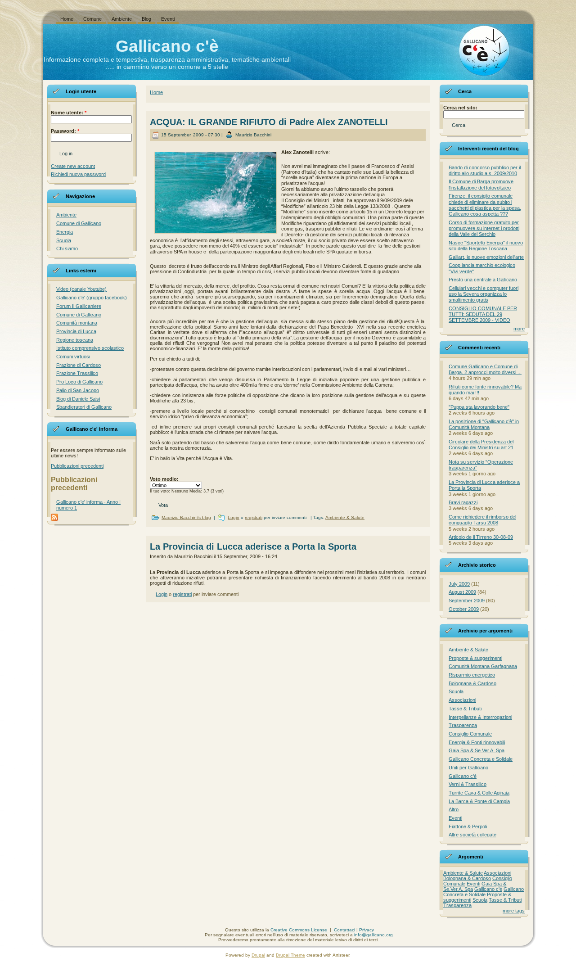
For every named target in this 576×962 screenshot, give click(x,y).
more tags (514, 910)
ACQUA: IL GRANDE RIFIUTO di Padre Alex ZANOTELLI (269, 122)
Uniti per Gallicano (468, 767)
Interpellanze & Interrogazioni (480, 717)
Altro (454, 809)
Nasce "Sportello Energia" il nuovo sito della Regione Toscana (486, 245)
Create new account (73, 166)
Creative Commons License (299, 929)
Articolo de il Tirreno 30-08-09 (481, 537)
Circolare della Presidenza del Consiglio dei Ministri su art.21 (481, 444)
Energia (64, 232)
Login (233, 517)
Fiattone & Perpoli (468, 826)
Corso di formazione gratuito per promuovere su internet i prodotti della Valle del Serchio (484, 228)
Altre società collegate (472, 834)
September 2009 (467, 600)
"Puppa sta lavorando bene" (479, 407)
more (519, 328)
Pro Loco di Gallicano (79, 381)
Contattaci (344, 929)
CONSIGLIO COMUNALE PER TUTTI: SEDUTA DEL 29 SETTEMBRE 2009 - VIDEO (483, 314)
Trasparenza (463, 725)
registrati (253, 517)
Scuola (63, 240)
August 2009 (462, 592)
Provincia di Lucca (76, 331)
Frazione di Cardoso (78, 365)
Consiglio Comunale (470, 733)
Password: (65, 131)
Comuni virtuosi (73, 356)
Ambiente (66, 214)
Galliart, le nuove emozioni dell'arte (486, 257)
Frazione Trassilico (77, 373)
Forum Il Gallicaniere (78, 306)
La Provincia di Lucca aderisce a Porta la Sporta (253, 546)
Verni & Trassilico (467, 784)
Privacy (366, 929)
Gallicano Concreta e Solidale (481, 759)
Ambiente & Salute (344, 517)
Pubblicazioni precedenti (77, 466)
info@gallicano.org (373, 934)
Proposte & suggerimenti (475, 658)
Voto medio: (164, 479)
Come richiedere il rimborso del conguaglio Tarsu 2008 (482, 519)
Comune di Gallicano (78, 223)
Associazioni (462, 700)
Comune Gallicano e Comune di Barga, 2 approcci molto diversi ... (485, 369)
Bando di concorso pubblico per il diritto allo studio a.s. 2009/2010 (485, 170)
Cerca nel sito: (460, 107)
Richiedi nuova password (78, 174)
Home (156, 92)
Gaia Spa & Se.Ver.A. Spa (476, 750)
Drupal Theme (290, 955)
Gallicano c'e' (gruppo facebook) (91, 297)
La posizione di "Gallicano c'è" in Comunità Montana (484, 424)
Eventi (455, 818)
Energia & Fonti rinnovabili (477, 742)
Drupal (258, 955)
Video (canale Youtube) (81, 289)
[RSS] (52, 933)
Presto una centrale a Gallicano (483, 279)
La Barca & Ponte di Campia (479, 801)
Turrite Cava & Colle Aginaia (479, 792)
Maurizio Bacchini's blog (186, 517)
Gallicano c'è (167, 46)
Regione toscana (74, 340)
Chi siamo (67, 248)
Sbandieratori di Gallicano (84, 407)
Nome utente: (68, 112)
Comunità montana (76, 322)
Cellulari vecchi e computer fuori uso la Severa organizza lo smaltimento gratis (483, 294)
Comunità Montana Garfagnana (483, 666)
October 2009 (464, 609)
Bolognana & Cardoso (472, 683)
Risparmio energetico (472, 674)
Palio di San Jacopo (77, 390)
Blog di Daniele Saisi (78, 399)
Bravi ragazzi (463, 502)
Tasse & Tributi (465, 708)
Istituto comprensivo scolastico (90, 348)
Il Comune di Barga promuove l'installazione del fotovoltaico (481, 184)
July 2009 (459, 584)
